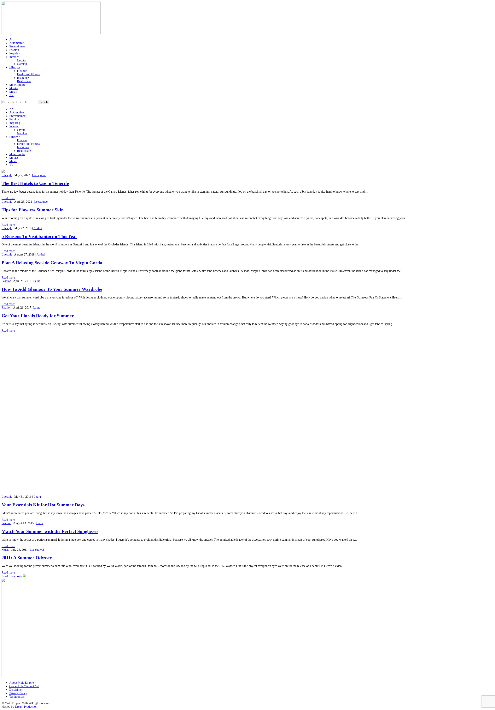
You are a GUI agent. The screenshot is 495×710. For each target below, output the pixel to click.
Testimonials (17, 696)
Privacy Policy (18, 693)
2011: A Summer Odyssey (27, 557)
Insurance (23, 77)
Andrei (37, 228)
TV (11, 95)
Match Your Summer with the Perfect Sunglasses (50, 531)
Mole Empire (17, 84)
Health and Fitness (28, 74)
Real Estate (24, 81)
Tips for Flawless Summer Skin (33, 209)
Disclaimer (15, 689)
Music (13, 91)
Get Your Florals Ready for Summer (38, 315)
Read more (8, 198)
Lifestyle (14, 67)
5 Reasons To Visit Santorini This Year (39, 236)
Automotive (16, 43)
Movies (13, 88)
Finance (22, 70)
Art (11, 39)
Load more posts (12, 576)
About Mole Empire (21, 682)
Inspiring (14, 53)
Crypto (21, 60)
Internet (14, 56)
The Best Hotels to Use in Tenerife (35, 183)
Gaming (22, 63)
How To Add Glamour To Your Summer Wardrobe (52, 289)
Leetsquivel (39, 175)
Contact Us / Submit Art (24, 686)
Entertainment (17, 46)
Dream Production (26, 706)
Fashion (14, 49)
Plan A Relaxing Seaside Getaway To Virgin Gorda (52, 262)
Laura (36, 281)
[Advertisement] (118, 359)
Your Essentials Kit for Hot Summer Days (43, 504)
